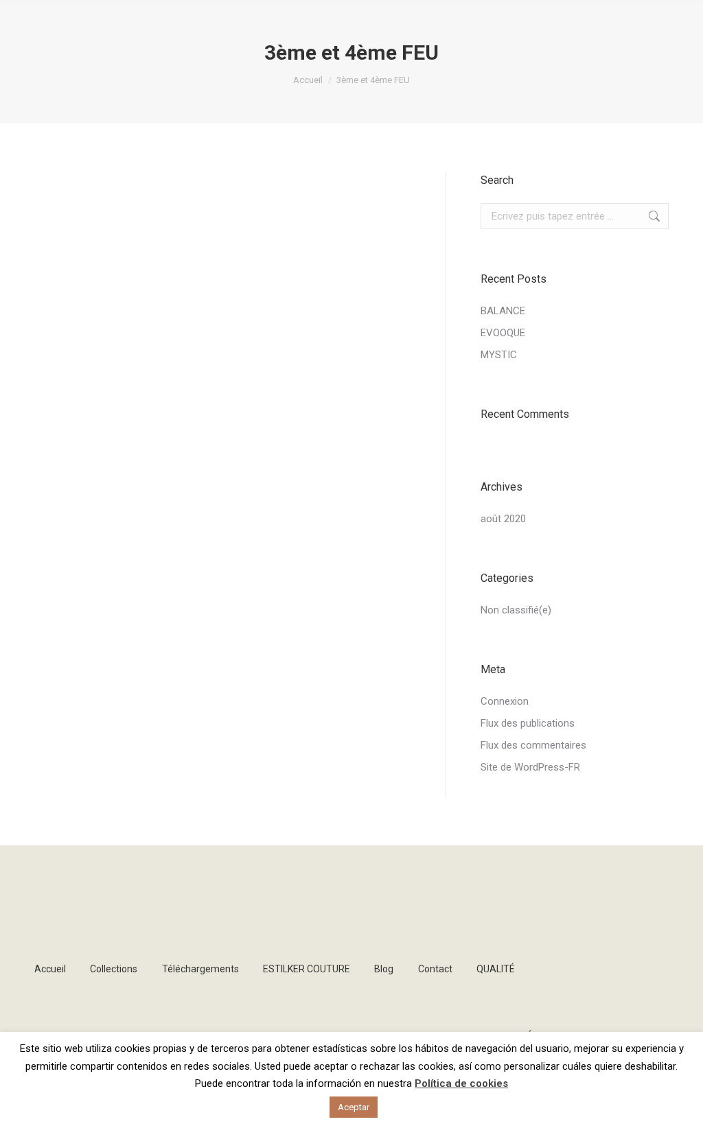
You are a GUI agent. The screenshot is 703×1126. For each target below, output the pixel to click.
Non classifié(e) (516, 610)
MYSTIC (499, 355)
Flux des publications (528, 723)
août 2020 (503, 519)
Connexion (505, 701)
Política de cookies (461, 1083)
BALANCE (503, 311)
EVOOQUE (503, 333)
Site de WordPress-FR (530, 767)
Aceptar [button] (353, 1107)
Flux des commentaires (533, 745)
